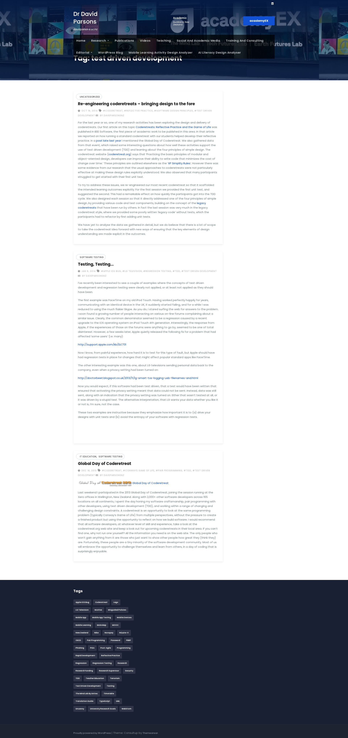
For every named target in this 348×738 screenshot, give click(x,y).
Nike (96, 632)
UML (118, 701)
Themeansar (150, 733)
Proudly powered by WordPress (92, 733)
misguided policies (117, 610)
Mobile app (81, 617)
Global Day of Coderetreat (104, 463)
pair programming (96, 640)
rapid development (85, 655)
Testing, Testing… (96, 264)
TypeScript (104, 701)
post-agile (105, 648)
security (129, 670)
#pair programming (169, 470)
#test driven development (199, 271)
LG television (82, 610)
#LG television (132, 271)
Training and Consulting (245, 41)
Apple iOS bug (82, 602)
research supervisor (109, 670)
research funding (84, 670)
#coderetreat (113, 110)
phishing (80, 648)
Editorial (83, 53)
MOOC (115, 625)
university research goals (103, 708)
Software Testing (92, 257)
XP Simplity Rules (179, 163)
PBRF (128, 640)
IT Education (88, 456)
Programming (123, 648)
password (115, 640)
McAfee (98, 610)
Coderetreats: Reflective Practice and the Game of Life (173, 127)
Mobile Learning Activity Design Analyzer (160, 53)
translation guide (84, 701)
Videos (145, 41)
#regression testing (157, 271)
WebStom (126, 708)
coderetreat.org (119, 154)
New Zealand (82, 632)
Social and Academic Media (198, 41)
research (122, 663)
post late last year (108, 140)
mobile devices (124, 617)
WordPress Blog (110, 53)
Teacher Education (95, 678)
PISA (92, 648)
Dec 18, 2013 (89, 470)
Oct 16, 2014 (89, 110)
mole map (101, 625)
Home (80, 41)
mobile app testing (101, 617)
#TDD (176, 271)
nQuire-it (124, 632)
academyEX (259, 21)
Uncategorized (90, 96)
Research (99, 41)
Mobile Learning (83, 625)
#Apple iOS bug (111, 271)
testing (110, 686)
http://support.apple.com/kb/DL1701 (102, 344)
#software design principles (173, 110)
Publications (124, 41)
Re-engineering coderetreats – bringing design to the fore (136, 104)
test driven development (88, 686)
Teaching (163, 41)
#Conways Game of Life (138, 470)
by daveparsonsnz (111, 115)
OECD (78, 640)
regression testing (102, 663)
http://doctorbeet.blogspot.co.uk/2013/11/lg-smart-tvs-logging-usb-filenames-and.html (138, 378)
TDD (78, 678)
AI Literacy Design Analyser (219, 53)
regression (81, 663)
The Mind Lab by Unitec (87, 693)
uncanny (80, 708)
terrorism (115, 678)
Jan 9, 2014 (88, 271)
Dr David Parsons (85, 18)
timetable (109, 693)
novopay (109, 632)
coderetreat (101, 602)
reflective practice (110, 655)
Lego (115, 602)
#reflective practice (138, 110)
